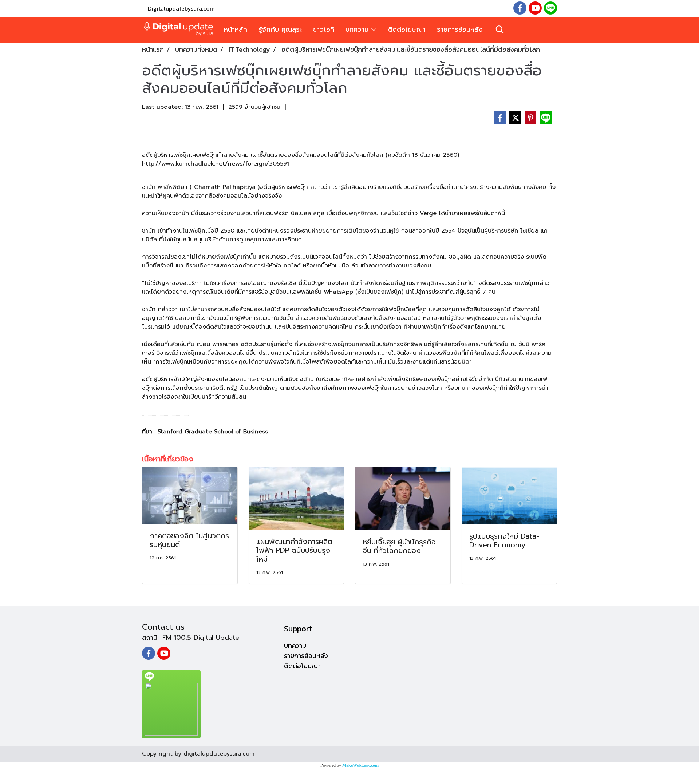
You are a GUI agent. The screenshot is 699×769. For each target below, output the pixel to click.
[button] (500, 29)
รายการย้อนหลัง (460, 29)
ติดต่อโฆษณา (407, 29)
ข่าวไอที (323, 29)
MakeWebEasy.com (360, 765)
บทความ (358, 29)
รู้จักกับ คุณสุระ (280, 29)
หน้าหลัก (235, 29)
